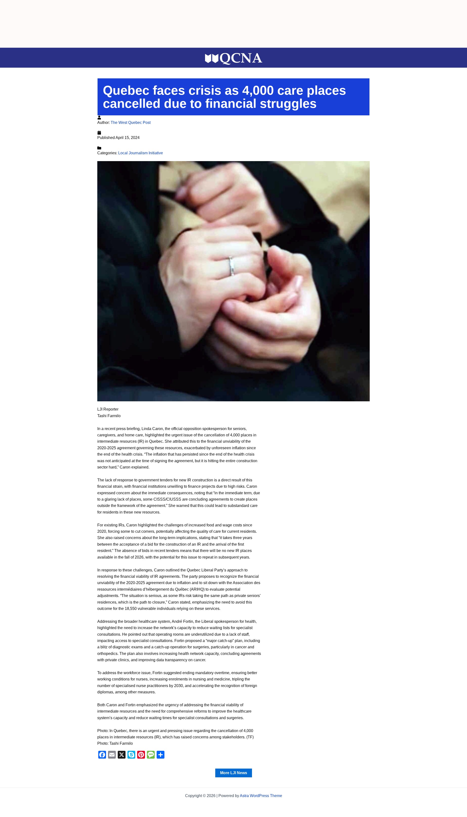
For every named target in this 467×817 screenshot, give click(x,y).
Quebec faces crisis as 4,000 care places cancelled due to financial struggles (224, 96)
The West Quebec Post (131, 122)
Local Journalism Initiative (140, 153)
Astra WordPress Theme (261, 796)
